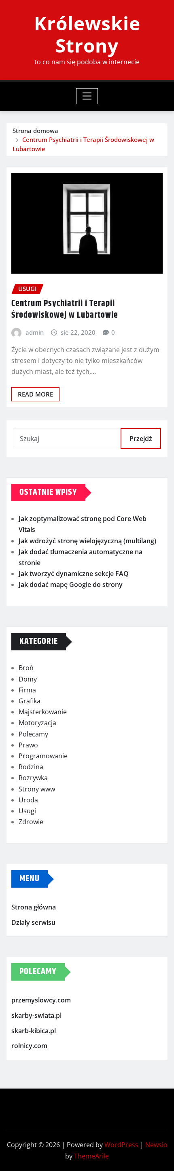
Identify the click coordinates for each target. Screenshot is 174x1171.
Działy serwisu (33, 922)
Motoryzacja (37, 722)
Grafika (29, 700)
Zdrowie (31, 821)
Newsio (156, 1144)
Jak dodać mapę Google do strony (71, 584)
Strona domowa (35, 131)
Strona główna (33, 907)
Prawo (28, 745)
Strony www (37, 789)
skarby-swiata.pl (36, 1015)
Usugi (27, 810)
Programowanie (43, 755)
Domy (28, 679)
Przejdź (140, 438)
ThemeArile (91, 1156)
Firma (27, 690)
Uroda (28, 799)
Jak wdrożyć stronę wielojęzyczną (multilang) (87, 540)
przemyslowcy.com (41, 1000)
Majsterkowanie (43, 711)
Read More (35, 394)
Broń (26, 667)
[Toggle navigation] (87, 96)
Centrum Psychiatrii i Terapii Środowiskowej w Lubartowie (64, 309)
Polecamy (33, 734)
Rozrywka (33, 777)
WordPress (121, 1144)
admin (34, 332)
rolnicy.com (29, 1045)
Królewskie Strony (87, 34)
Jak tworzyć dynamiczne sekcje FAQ (74, 573)
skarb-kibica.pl (33, 1030)
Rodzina (31, 766)
